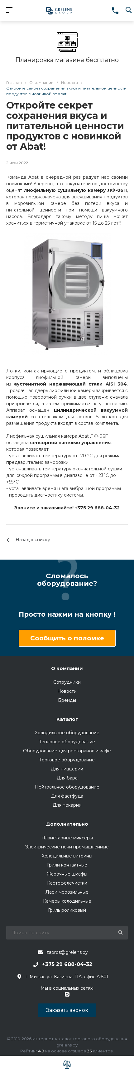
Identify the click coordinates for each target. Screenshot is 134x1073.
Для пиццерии (67, 769)
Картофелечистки (67, 883)
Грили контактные (67, 865)
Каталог (67, 719)
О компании (67, 668)
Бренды (67, 700)
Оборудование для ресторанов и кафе (67, 751)
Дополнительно (67, 824)
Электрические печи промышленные (67, 847)
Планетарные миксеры (67, 838)
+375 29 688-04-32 (67, 964)
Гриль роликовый (67, 910)
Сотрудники (67, 682)
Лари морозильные (67, 892)
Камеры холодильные (67, 901)
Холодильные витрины (67, 856)
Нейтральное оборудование (67, 787)
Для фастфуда (67, 796)
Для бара (67, 778)
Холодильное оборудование (67, 733)
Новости (67, 691)
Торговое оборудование (67, 760)
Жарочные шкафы (67, 874)
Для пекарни (67, 805)
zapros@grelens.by (67, 952)
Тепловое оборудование (67, 742)
